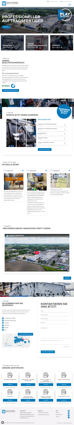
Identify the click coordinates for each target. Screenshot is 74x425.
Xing (5, 330)
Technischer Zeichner (43, 138)
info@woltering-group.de (67, 1)
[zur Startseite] (10, 3)
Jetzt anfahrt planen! (25, 334)
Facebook (6, 322)
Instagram (6, 325)
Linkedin (6, 327)
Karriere (58, 416)
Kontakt (6, 26)
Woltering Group (10, 170)
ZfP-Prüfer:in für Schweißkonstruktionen (47, 129)
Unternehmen (59, 414)
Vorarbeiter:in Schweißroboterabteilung (47, 125)
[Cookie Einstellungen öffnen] (2, 422)
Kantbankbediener (42, 134)
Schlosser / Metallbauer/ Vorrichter (46, 143)
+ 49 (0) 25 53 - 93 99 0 (53, 1)
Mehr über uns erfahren (11, 90)
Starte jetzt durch (44, 149)
